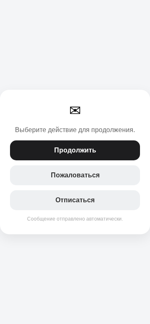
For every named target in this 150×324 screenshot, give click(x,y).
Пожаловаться (75, 175)
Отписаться (75, 200)
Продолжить (75, 150)
